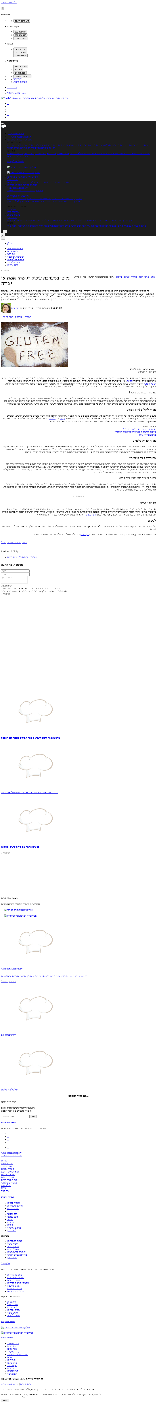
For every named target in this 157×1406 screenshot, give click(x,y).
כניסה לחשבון (16, 133)
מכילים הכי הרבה (15, 182)
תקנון (3, 1171)
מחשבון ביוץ (13, 212)
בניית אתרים (26, 1384)
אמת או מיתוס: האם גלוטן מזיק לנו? (139, 429)
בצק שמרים (12, 1371)
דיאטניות (11, 1301)
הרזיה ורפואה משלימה (28, 225)
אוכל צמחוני (105, 145)
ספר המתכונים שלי (126, 153)
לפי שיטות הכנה (14, 156)
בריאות (106, 220)
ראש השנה (12, 251)
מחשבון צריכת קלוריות (70, 201)
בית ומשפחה (117, 220)
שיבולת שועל (150, 383)
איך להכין (127, 220)
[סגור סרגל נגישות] (2, 8)
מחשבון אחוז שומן (28, 201)
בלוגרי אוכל (12, 1304)
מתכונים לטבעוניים (90, 145)
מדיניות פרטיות (8, 1174)
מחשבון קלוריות (74, 198)
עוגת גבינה (12, 1349)
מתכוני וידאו (111, 153)
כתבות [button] (16, 214)
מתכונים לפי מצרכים (79, 153)
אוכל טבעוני (13, 1216)
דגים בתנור (12, 1373)
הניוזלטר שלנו (8, 1102)
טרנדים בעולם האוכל (17, 148)
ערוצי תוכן (12, 217)
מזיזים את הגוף (46, 225)
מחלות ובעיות (96, 220)
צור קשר (17, 79)
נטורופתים (12, 1307)
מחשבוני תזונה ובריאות (18, 195)
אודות (4, 1160)
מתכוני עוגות (117, 145)
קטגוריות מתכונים (7, 1197)
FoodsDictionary (8, 1122)
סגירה (5, 1400)
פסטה (59, 145)
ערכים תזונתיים (49, 182)
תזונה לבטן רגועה (78, 225)
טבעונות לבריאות (108, 225)
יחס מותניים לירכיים (16, 198)
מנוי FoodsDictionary (17, 93)
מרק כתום (12, 1362)
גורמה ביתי (12, 225)
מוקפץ (72, 145)
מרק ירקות (12, 1346)
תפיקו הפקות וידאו (10, 1384)
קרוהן (62, 418)
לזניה (9, 1357)
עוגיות (66, 145)
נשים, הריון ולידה (50, 220)
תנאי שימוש (13, 1171)
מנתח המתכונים (142, 153)
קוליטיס (52, 418)
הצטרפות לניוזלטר (15, 256)
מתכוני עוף (51, 145)
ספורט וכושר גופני (66, 220)
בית (153, 277)
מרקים (19, 145)
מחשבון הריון (13, 209)
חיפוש (10, 243)
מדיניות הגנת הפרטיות (11, 1397)
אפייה (78, 145)
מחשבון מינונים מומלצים (48, 201)
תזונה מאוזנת (91, 514)
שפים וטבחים (13, 1310)
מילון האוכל (12, 179)
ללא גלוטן (11, 1230)
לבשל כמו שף (93, 225)
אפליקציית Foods (15, 161)
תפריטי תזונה (63, 182)
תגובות (28, 317)
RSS (3, 1188)
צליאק (119, 277)
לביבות (10, 1368)
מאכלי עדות (40, 153)
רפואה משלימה (83, 220)
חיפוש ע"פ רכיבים (32, 182)
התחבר (12, 87)
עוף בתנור (12, 1365)
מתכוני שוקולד (14, 1227)
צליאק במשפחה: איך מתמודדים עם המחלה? (135, 432)
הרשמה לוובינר (14, 262)
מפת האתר (6, 1166)
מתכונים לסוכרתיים (37, 148)
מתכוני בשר (40, 145)
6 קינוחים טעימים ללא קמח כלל (22, 557)
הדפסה (18, 317)
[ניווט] (2, 123)
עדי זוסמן (15, 308)
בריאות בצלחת (139, 225)
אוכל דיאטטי (63, 153)
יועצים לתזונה (13, 1315)
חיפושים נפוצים (7, 1337)
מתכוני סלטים (146, 145)
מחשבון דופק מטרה (36, 198)
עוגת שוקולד (13, 1343)
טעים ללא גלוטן (124, 225)
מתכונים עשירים (97, 153)
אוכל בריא (51, 153)
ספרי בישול (29, 153)
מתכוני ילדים (28, 145)
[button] (15, 139)
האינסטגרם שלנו (15, 248)
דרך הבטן (84, 534)
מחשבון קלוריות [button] (29, 185)
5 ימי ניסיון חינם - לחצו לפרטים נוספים (25, 190)
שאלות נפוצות (7, 1169)
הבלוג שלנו (6, 1185)
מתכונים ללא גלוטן (147, 434)
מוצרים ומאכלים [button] (30, 176)
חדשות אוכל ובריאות (17, 220)
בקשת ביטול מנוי (9, 1182)
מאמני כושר (12, 1312)
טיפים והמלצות (34, 220)
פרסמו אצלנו (7, 1163)
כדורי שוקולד (13, 1351)
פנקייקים (11, 1360)
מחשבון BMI (13, 201)
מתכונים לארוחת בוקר (17, 1354)
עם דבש (11, 254)
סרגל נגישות (12, 265)
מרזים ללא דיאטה (61, 225)
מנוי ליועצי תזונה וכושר (11, 1155)
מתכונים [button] (28, 139)
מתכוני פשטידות (131, 145)
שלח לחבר (8, 317)
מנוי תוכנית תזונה (9, 1180)
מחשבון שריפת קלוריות (56, 198)
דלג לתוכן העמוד (9, 2)
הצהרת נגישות (20, 81)
